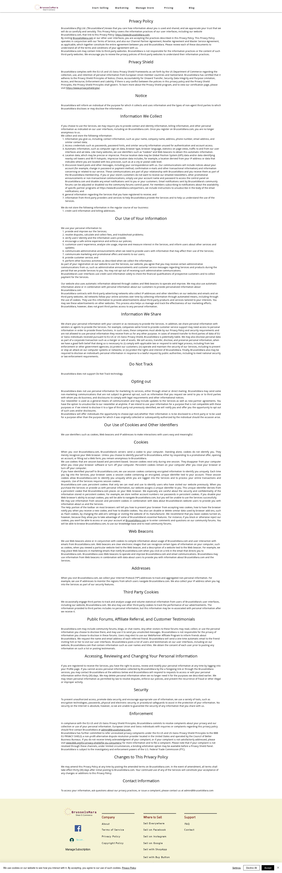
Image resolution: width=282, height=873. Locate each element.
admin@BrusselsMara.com (198, 790)
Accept (267, 867)
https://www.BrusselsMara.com (132, 34)
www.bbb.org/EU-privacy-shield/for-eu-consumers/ (94, 742)
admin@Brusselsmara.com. (116, 729)
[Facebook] (78, 828)
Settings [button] (236, 867)
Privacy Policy (129, 867)
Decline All (251, 867)
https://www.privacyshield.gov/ (83, 87)
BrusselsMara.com (83, 38)
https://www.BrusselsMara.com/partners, (122, 187)
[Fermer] (278, 867)
